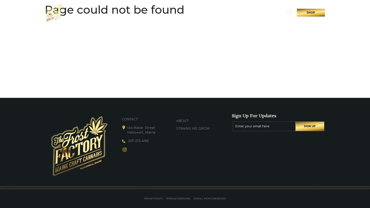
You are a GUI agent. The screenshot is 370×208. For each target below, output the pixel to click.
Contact (250, 12)
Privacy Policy (153, 198)
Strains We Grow (218, 12)
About (189, 12)
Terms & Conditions (178, 198)
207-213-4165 (138, 141)
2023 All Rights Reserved (209, 198)
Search (272, 12)
